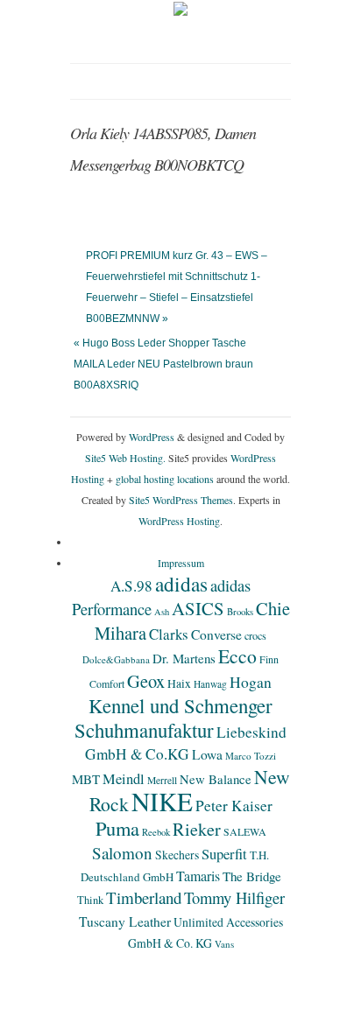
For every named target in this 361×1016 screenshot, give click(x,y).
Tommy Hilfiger (234, 897)
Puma (117, 828)
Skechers (177, 854)
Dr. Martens (184, 658)
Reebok (156, 832)
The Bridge (252, 876)
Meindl (124, 778)
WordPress (151, 437)
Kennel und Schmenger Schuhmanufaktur (173, 717)
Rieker (197, 829)
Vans (224, 943)
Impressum (181, 563)
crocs (255, 635)
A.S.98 (131, 586)
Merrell (162, 780)
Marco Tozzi (250, 755)
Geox (146, 681)
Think (90, 900)
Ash (161, 612)
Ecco (237, 656)
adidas (181, 584)
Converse (216, 634)
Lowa (207, 754)
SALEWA (244, 831)
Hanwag (210, 683)
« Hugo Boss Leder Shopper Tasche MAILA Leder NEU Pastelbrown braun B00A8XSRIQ (163, 364)
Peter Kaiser (234, 805)
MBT (86, 779)
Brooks (240, 612)
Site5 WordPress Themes (181, 500)
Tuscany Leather (125, 921)
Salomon (122, 853)
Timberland (143, 897)
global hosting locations (165, 479)
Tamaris (198, 875)
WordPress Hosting (179, 521)
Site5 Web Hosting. (125, 458)
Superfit (224, 854)
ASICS (198, 608)
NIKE (162, 801)
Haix (179, 683)
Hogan (251, 681)
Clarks (168, 634)
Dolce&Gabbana (116, 659)
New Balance (215, 779)
